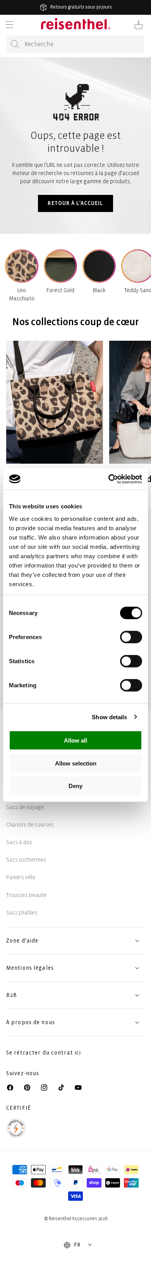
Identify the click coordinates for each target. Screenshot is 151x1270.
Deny (75, 786)
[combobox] (75, 44)
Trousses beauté (26, 895)
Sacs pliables (22, 913)
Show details (109, 716)
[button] (9, 25)
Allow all (75, 740)
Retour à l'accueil (75, 203)
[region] (75, 421)
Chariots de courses (30, 825)
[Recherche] (15, 44)
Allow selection (75, 763)
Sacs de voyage (25, 807)
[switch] (131, 637)
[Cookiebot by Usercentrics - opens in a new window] (108, 479)
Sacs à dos (19, 842)
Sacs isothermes (26, 860)
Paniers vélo (20, 877)
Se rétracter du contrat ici (43, 1053)
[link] (54, 421)
